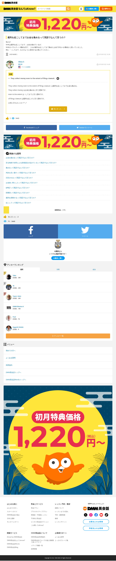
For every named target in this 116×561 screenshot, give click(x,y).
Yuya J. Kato (17, 296)
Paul (14, 317)
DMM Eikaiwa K (18, 306)
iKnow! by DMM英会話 (14, 537)
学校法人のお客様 (96, 528)
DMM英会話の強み (13, 515)
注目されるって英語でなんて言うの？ (19, 178)
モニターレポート (13, 522)
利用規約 (9, 365)
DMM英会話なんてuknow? (16, 540)
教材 (56, 518)
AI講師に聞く (93, 9)
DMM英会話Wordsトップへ (16, 380)
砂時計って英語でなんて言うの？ (18, 188)
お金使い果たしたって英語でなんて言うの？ (22, 183)
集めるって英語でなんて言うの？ (18, 168)
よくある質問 (10, 358)
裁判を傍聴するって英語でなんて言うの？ (21, 198)
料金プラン (34, 508)
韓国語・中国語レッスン (39, 515)
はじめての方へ (12, 508)
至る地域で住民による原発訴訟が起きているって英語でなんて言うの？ (31, 163)
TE (13, 286)
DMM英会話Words (13, 544)
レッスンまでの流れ (61, 511)
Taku (14, 275)
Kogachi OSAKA (18, 327)
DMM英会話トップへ (13, 372)
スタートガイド (12, 511)
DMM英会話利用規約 (38, 537)
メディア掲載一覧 (37, 545)
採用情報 (34, 549)
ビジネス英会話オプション (40, 522)
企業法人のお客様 (96, 522)
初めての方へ (10, 350)
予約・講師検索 (60, 515)
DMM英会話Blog (12, 547)
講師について (59, 508)
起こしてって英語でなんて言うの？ (18, 203)
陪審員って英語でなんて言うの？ (18, 193)
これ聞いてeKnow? (37, 525)
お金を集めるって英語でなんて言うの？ (20, 158)
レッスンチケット (61, 522)
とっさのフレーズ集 (61, 540)
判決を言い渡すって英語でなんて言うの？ (21, 173)
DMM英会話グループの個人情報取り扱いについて (42, 541)
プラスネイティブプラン (39, 511)
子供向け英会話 (36, 518)
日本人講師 (10, 518)
